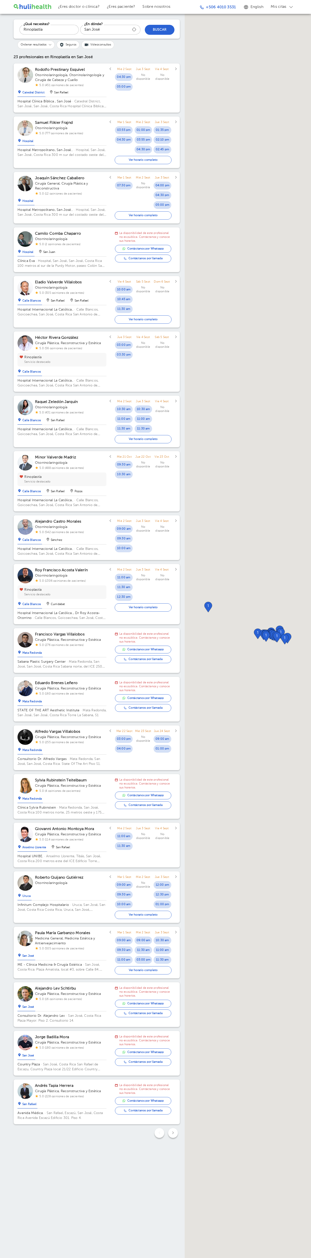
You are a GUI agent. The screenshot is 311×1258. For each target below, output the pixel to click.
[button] (277, 637)
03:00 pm (124, 345)
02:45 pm (162, 149)
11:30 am (123, 309)
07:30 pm (124, 185)
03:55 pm (124, 130)
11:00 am (123, 419)
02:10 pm (162, 139)
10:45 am (123, 299)
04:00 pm (163, 185)
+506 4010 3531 (221, 7)
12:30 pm (123, 597)
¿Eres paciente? (121, 7)
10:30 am (123, 409)
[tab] (31, 91)
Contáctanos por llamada (146, 258)
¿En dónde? (93, 24)
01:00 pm (143, 130)
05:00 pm (124, 86)
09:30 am (124, 464)
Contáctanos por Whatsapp (145, 248)
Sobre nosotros (156, 7)
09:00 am (124, 528)
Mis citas (278, 7)
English (257, 7)
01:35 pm (162, 130)
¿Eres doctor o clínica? (79, 7)
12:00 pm (162, 884)
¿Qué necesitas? (37, 24)
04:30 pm (124, 77)
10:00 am (124, 289)
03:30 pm (124, 354)
